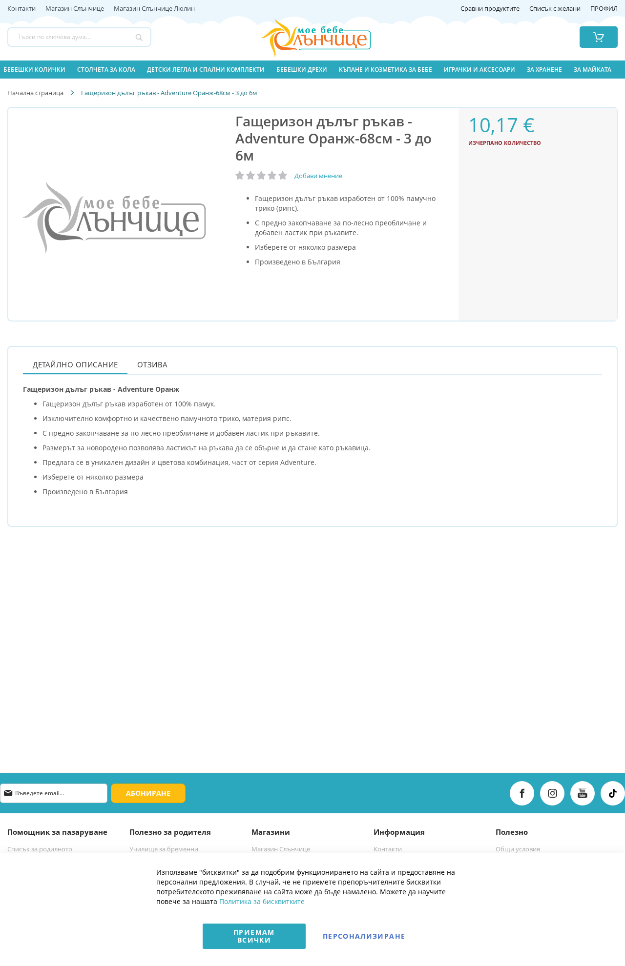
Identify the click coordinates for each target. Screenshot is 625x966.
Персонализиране (364, 936)
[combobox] (79, 37)
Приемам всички (253, 936)
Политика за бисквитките (262, 901)
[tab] (75, 364)
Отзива (152, 364)
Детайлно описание (75, 364)
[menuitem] (34, 69)
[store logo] (303, 37)
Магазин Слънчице (74, 9)
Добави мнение (318, 175)
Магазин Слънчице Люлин (154, 9)
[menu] (312, 69)
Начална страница (35, 92)
